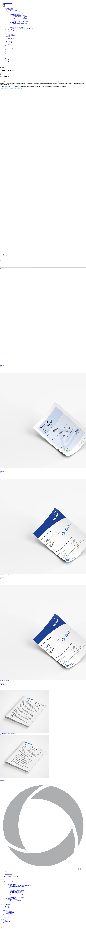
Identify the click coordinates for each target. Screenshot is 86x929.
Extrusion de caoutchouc (12, 24)
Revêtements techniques (15, 14)
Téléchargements (8, 41)
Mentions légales (8, 874)
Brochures (10, 43)
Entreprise (7, 36)
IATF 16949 (2, 468)
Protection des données (9, 871)
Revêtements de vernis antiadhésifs (19, 15)
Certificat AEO (3, 362)
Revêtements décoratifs (14, 20)
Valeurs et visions (11, 40)
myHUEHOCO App (9, 48)
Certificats (10, 42)
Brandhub (10, 44)
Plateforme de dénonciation (10, 872)
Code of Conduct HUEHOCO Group (7, 733)
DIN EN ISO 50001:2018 (5, 574)
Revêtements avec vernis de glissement (20, 17)
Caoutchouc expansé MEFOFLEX (17, 27)
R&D (9, 31)
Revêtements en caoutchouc (15, 22)
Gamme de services (9, 30)
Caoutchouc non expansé (15, 26)
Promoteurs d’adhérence (15, 10)
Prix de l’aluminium (11, 35)
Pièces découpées (8, 29)
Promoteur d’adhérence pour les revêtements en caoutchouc (24, 11)
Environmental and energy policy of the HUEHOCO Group (12, 778)
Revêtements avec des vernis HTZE (20, 18)
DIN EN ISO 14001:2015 (5, 680)
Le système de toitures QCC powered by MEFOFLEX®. (21, 28)
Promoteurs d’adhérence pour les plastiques (21, 13)
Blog (6, 45)
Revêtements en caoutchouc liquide (20, 23)
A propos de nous (11, 37)
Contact (6, 46)
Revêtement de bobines (9, 8)
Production (10, 33)
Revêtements (10, 9)
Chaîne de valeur (11, 34)
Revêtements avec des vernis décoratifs (20, 21)
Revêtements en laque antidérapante (20, 16)
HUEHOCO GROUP (12, 38)
